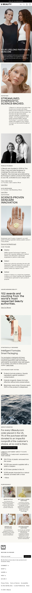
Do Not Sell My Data (6, 583)
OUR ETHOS (4, 95)
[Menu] (21, 4)
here (25, 508)
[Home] (6, 4)
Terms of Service (15, 580)
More (27, 583)
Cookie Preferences (19, 583)
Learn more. (10, 363)
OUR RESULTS (5, 194)
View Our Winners (6, 305)
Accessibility (24, 580)
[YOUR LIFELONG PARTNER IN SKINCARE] (16, 34)
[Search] (24, 4)
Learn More (4, 185)
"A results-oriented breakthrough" (13, 198)
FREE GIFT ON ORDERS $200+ (16, 1)
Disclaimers (12, 275)
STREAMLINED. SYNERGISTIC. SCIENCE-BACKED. (12, 101)
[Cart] (30, 4)
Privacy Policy (5, 580)
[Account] (27, 4)
